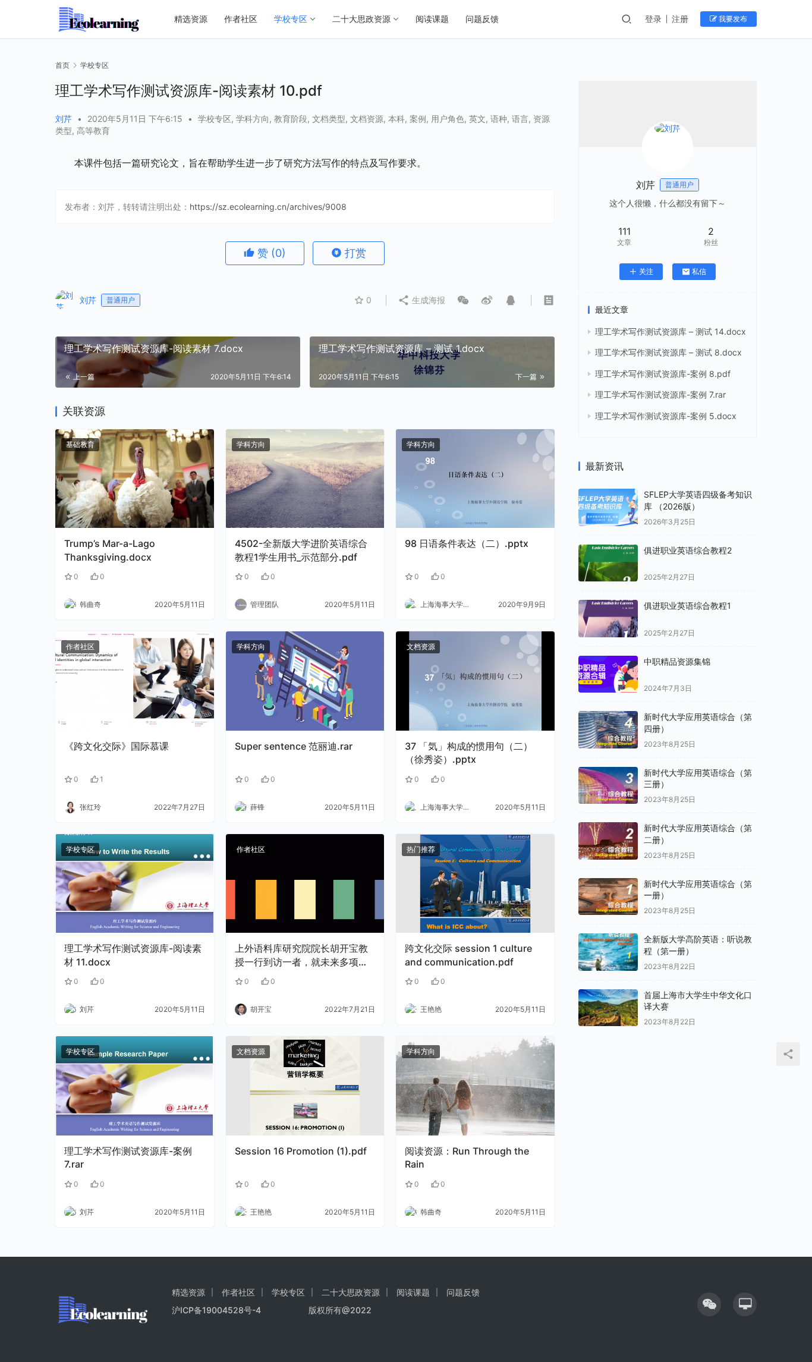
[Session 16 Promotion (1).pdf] (305, 1085)
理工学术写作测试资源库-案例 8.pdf (663, 374)
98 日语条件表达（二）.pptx (466, 543)
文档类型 (328, 119)
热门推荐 (421, 849)
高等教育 (93, 130)
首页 (62, 65)
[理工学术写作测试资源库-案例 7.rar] (134, 1085)
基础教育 (80, 444)
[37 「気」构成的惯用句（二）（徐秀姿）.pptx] (475, 681)
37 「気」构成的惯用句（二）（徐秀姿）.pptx (469, 752)
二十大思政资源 (361, 19)
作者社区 (240, 19)
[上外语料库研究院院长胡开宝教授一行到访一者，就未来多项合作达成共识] (305, 883)
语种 (498, 119)
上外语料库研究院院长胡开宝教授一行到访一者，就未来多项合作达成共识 (301, 955)
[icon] (709, 1304)
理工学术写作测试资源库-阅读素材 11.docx (133, 954)
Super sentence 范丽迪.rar (294, 746)
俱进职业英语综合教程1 (687, 605)
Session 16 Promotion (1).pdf (301, 1151)
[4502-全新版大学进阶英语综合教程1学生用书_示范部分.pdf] (305, 479)
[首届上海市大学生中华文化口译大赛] (608, 1008)
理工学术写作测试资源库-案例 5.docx (666, 416)
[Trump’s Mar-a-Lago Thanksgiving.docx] (134, 479)
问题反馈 (482, 19)
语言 (520, 119)
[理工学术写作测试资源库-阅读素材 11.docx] (134, 883)
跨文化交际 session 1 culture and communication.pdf (468, 954)
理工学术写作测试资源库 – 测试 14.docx (670, 331)
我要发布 (732, 18)
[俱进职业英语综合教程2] (608, 563)
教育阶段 (290, 119)
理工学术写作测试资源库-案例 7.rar (128, 1157)
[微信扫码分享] (463, 300)
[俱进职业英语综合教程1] (608, 618)
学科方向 (252, 119)
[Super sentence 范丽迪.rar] (305, 681)
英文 (477, 119)
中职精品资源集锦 (677, 661)
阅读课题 (432, 19)
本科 (396, 119)
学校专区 (290, 19)
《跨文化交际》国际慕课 (116, 746)
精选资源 (190, 19)
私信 (699, 271)
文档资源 (366, 119)
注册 (680, 19)
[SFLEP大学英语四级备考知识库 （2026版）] (608, 507)
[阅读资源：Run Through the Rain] (475, 1085)
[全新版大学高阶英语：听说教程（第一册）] (608, 952)
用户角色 (447, 119)
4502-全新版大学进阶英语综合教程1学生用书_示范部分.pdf (301, 549)
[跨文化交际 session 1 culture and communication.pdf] (475, 883)
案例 (418, 119)
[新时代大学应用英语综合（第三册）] (608, 785)
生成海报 (427, 300)
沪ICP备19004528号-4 (217, 1310)
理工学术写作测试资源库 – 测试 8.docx (668, 352)
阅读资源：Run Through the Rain (467, 1157)
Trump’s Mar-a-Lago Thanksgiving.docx (109, 549)
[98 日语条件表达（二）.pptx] (475, 479)
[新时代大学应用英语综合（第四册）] (608, 729)
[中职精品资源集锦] (608, 674)
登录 (653, 19)
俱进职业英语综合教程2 (688, 550)
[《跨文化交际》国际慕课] (134, 681)
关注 (646, 271)
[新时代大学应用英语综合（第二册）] (608, 841)
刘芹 (63, 119)
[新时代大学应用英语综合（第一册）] (608, 897)
